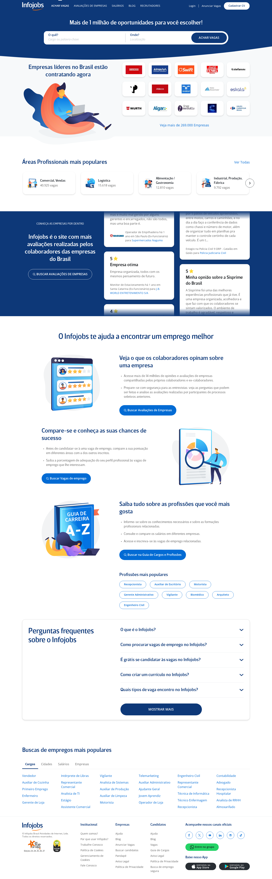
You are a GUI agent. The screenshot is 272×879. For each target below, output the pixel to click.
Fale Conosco (88, 865)
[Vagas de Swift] (186, 69)
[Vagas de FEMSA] (212, 69)
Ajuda (119, 833)
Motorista (107, 802)
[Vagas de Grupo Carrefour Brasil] (238, 108)
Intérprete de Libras (75, 776)
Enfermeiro (30, 796)
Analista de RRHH (228, 800)
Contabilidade (226, 776)
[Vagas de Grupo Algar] (160, 108)
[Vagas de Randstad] (186, 89)
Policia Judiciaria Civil (213, 244)
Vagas (154, 844)
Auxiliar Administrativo (154, 782)
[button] (209, 38)
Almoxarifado (225, 807)
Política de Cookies (91, 850)
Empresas (82, 764)
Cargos (30, 764)
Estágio (66, 800)
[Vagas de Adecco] (160, 89)
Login (192, 6)
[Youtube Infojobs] (210, 835)
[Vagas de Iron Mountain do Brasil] (212, 89)
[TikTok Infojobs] (241, 835)
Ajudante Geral (149, 789)
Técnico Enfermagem (192, 800)
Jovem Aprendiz (150, 796)
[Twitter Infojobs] (199, 835)
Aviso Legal (122, 861)
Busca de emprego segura (162, 869)
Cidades (46, 764)
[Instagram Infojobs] (230, 835)
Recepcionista (187, 807)
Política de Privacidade (129, 867)
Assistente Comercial (75, 807)
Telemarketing (149, 776)
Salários (118, 5)
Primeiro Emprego (35, 789)
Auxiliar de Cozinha (35, 782)
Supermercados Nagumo (147, 231)
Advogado (223, 782)
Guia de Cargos (159, 850)
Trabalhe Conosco (91, 844)
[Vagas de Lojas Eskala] (238, 89)
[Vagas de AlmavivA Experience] (160, 69)
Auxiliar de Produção (114, 789)
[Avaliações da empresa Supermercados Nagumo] (117, 227)
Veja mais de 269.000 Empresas (184, 125)
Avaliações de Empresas (90, 5)
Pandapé (120, 856)
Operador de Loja (151, 802)
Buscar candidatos (126, 850)
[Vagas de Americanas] (133, 69)
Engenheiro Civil (189, 776)
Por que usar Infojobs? (94, 839)
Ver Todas (242, 162)
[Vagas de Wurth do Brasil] (133, 108)
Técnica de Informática (193, 794)
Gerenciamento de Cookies (91, 858)
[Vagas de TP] (133, 89)
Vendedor (29, 776)
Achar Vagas (60, 5)
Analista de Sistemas (114, 782)
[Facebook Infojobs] (189, 835)
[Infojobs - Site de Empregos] (33, 5)
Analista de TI (70, 794)
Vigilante (106, 776)
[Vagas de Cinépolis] (212, 108)
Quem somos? (89, 833)
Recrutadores (150, 5)
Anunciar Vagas (211, 6)
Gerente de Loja (33, 802)
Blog (132, 5)
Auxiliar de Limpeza (113, 796)
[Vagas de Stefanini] (238, 69)
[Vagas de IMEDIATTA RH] (186, 108)
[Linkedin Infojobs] (220, 835)
